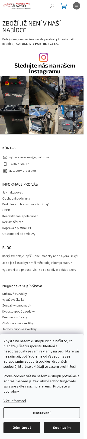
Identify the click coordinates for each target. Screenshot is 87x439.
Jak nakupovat (12, 192)
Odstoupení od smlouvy (18, 234)
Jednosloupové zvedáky (19, 329)
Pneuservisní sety (14, 317)
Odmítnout (22, 427)
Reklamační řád (12, 222)
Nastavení (41, 412)
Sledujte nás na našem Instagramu (44, 68)
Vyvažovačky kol (13, 300)
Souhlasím (62, 427)
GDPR (6, 210)
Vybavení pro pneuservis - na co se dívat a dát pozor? (39, 270)
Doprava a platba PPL (17, 228)
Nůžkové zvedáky (14, 294)
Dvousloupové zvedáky (18, 311)
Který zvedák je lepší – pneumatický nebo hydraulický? (40, 256)
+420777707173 (19, 164)
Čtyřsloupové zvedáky (18, 323)
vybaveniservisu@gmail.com (29, 157)
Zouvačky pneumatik (16, 305)
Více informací (14, 400)
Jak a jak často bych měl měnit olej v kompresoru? (37, 263)
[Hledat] (52, 5)
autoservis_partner (22, 170)
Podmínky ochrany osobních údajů (25, 204)
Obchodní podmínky (16, 198)
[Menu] (76, 5)
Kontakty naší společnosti (20, 216)
